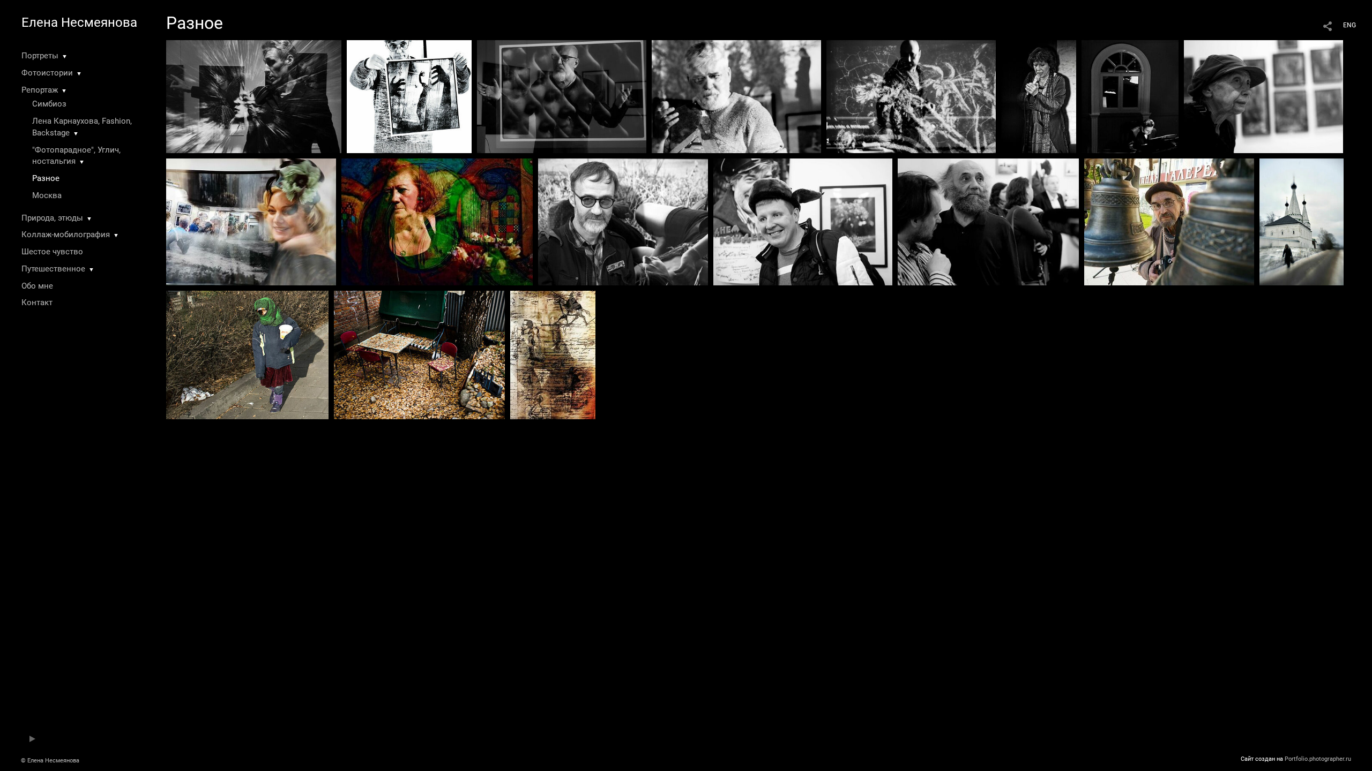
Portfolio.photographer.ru (1318, 758)
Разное (45, 178)
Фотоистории (47, 73)
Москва (47, 195)
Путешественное (53, 269)
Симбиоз (49, 104)
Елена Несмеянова (79, 22)
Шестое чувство (52, 251)
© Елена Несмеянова (50, 760)
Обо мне (37, 286)
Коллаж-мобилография (65, 234)
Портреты (39, 56)
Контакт (37, 302)
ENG (1349, 25)
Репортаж (39, 90)
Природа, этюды (52, 218)
